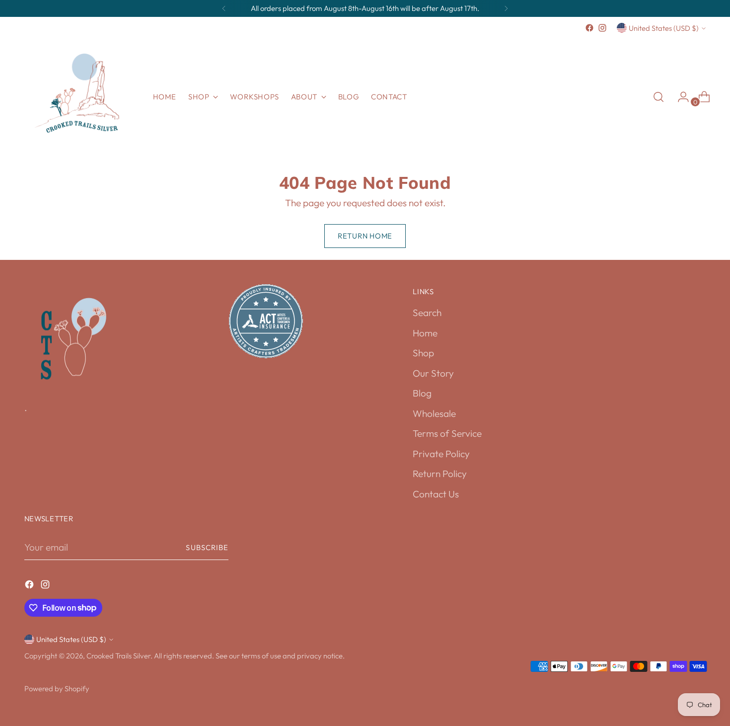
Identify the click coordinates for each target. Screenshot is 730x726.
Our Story (433, 373)
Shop (423, 353)
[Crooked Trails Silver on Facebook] (589, 27)
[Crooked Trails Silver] (81, 97)
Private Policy (441, 454)
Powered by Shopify (56, 688)
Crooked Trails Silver (118, 655)
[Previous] (224, 8)
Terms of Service (447, 433)
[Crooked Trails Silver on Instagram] (602, 27)
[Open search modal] (658, 97)
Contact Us (436, 494)
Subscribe (207, 547)
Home (425, 333)
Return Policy (440, 474)
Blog (422, 393)
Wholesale (434, 413)
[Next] (506, 8)
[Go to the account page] (679, 97)
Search (427, 313)
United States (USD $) (664, 28)
